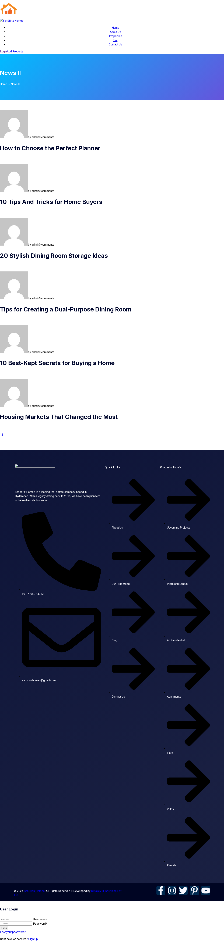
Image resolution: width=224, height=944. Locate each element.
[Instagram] (172, 890)
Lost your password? (13, 932)
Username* (40, 919)
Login (3, 51)
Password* (40, 923)
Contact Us (115, 44)
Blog (115, 40)
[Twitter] (183, 890)
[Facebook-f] (160, 890)
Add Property (15, 51)
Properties (115, 36)
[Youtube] (205, 890)
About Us (115, 32)
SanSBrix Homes (34, 891)
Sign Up (33, 939)
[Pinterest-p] (194, 890)
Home (115, 27)
